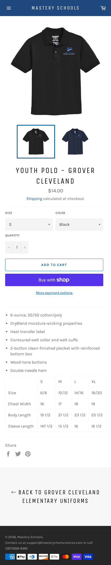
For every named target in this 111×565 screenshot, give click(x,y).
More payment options (54, 293)
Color (60, 213)
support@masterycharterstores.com (55, 543)
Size (8, 213)
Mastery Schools (55, 8)
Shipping (34, 198)
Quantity (12, 235)
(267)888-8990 (16, 548)
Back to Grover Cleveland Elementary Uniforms (58, 496)
